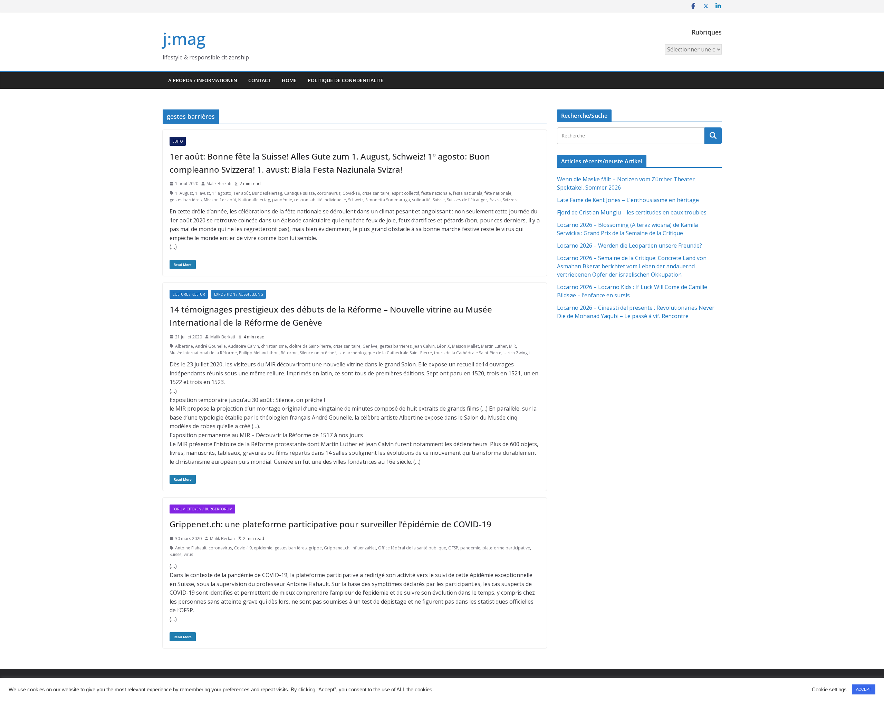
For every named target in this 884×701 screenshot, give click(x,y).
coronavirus (328, 193)
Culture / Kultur (188, 294)
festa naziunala (467, 193)
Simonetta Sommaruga (387, 200)
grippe (315, 548)
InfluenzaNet (364, 548)
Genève (370, 346)
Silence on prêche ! (318, 353)
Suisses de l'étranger (467, 200)
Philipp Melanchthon (259, 353)
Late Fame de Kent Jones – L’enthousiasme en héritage (628, 200)
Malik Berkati (218, 183)
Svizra (495, 200)
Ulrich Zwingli (516, 353)
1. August (184, 193)
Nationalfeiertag (254, 200)
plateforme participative (506, 548)
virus (188, 554)
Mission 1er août (220, 200)
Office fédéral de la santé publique (412, 548)
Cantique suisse (299, 193)
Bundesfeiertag (267, 193)
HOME (289, 80)
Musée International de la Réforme (203, 353)
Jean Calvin (424, 346)
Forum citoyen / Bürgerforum (202, 509)
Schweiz (355, 200)
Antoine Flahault (190, 548)
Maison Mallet (465, 346)
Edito (177, 141)
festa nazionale (436, 193)
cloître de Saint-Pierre (310, 346)
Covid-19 (351, 193)
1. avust (202, 193)
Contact (259, 80)
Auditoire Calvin (243, 346)
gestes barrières (186, 200)
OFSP (453, 548)
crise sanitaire (376, 193)
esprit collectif (405, 193)
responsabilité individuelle (320, 200)
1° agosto (221, 193)
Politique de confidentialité (345, 80)
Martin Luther (494, 346)
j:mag (184, 38)
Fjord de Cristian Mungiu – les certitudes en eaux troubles (632, 212)
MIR (512, 346)
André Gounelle (210, 346)
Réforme (289, 353)
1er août (241, 193)
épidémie (263, 548)
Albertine (184, 346)
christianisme (274, 346)
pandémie (282, 200)
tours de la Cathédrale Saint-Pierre (467, 353)
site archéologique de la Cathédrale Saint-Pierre (385, 353)
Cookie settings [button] (829, 689)
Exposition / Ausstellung (238, 294)
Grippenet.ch (336, 548)
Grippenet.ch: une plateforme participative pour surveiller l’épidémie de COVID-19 (330, 524)
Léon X (443, 346)
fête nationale (497, 193)
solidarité (421, 200)
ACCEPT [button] (863, 689)
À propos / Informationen (202, 80)
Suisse (439, 200)
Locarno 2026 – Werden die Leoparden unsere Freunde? (629, 245)
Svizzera (511, 200)
